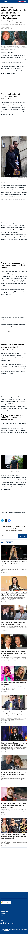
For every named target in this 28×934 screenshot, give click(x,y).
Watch (21, 1)
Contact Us (3, 920)
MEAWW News (4, 895)
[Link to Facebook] (1, 923)
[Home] (5, 1)
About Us (2, 909)
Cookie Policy (3, 915)
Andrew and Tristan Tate (9, 55)
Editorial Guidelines (4, 911)
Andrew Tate (4, 271)
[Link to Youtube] (8, 923)
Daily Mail (5, 105)
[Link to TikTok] (10, 923)
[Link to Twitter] (6, 923)
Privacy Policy (3, 913)
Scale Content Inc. (16, 895)
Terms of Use (3, 917)
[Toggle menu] (25, 1)
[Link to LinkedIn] (13, 923)
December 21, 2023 (20, 331)
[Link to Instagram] (3, 923)
